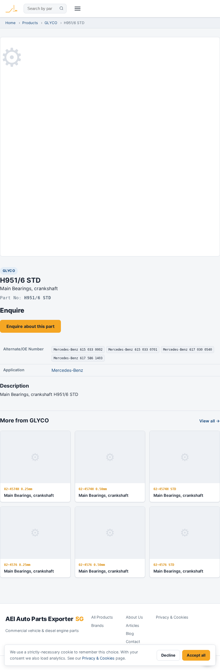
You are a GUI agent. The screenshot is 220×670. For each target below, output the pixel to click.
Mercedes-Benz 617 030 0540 (187, 349)
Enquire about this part (30, 326)
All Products (102, 617)
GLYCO (51, 23)
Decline (168, 655)
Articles (132, 625)
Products (30, 23)
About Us (134, 617)
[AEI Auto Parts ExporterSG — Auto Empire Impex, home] (11, 8)
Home (10, 23)
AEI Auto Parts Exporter (44, 618)
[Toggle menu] (77, 8)
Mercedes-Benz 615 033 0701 (132, 349)
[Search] (61, 9)
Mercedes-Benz (67, 370)
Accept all (196, 655)
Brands (97, 625)
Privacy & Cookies (172, 617)
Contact (133, 641)
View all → (209, 420)
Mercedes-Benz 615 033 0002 (78, 349)
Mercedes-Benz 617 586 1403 (78, 358)
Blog (130, 633)
